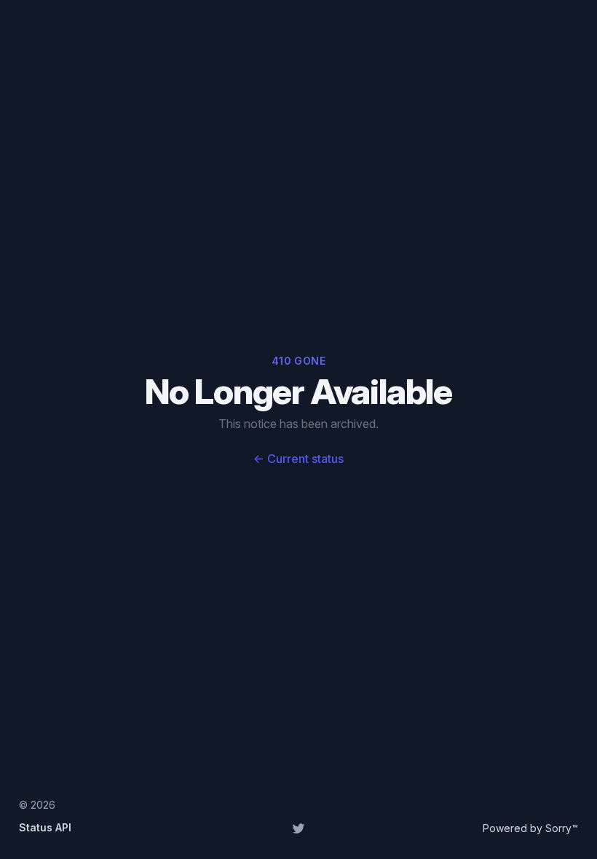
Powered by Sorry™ (530, 828)
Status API (45, 827)
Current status (298, 458)
